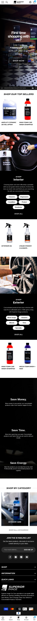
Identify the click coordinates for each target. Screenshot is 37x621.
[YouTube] (27, 557)
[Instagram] (15, 557)
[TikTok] (21, 557)
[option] (9, 112)
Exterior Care (14, 522)
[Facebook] (10, 557)
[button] (6, 2)
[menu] (2, 2)
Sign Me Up (28, 550)
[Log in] (30, 2)
